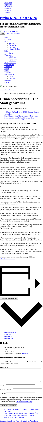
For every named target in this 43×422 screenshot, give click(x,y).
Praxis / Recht (9, 74)
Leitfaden (12, 78)
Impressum (8, 5)
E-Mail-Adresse (6, 389)
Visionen (7, 73)
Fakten (6, 69)
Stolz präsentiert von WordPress (27, 421)
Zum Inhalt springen (13, 33)
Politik (6, 71)
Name (3, 385)
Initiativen (12, 57)
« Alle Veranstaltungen (8, 90)
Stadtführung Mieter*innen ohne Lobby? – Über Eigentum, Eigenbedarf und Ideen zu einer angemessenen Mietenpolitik (21, 118)
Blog (6, 41)
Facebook (7, 8)
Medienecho (13, 43)
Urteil (11, 76)
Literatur (12, 47)
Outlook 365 (8, 336)
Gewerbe (12, 53)
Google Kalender (10, 332)
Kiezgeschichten (14, 49)
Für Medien (13, 45)
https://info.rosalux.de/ (7, 259)
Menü (2, 33)
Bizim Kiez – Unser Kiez (18, 18)
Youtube (7, 12)
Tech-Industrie (9, 65)
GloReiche (12, 61)
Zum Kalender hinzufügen (9, 298)
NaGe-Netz (13, 59)
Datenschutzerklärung (24, 402)
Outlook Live (9, 338)
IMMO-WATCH (10, 63)
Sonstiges (25, 353)
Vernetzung (8, 55)
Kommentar (5, 367)
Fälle (6, 51)
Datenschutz (8, 7)
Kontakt (7, 82)
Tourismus (8, 67)
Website (3, 394)
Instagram (7, 10)
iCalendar (7, 334)
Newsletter (8, 3)
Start (6, 37)
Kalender (7, 39)
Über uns (7, 80)
